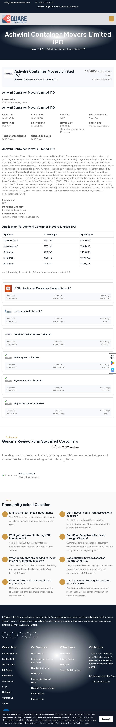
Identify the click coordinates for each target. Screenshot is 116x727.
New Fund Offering (40, 668)
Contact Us (7, 697)
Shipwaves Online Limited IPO (29, 403)
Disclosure (65, 653)
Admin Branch (38, 693)
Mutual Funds (37, 653)
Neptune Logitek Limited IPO (28, 311)
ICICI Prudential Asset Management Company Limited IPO (42, 288)
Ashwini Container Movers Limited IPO (33, 334)
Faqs (4, 686)
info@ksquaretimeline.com (17, 2)
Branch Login (37, 699)
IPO (41, 49)
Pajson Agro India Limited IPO (28, 380)
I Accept (106, 719)
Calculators (7, 681)
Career (5, 703)
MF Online (7, 670)
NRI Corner (36, 673)
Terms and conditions (71, 670)
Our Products (8, 659)
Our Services (8, 664)
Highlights (7, 692)
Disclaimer (65, 664)
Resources (7, 675)
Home (33, 49)
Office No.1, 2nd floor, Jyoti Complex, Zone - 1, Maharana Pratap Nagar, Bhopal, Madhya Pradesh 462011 (101, 660)
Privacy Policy (67, 659)
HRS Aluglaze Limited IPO (26, 357)
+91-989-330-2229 (43, 2)
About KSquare (9, 653)
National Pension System (43, 688)
